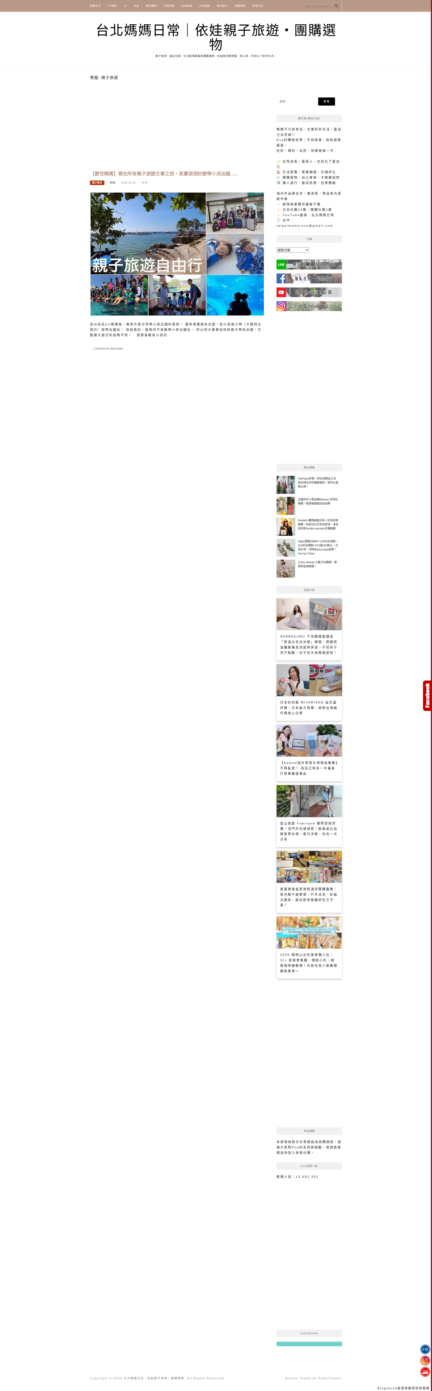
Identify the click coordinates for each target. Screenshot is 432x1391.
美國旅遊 (240, 6)
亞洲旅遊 (186, 6)
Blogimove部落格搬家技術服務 (404, 1388)
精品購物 (151, 6)
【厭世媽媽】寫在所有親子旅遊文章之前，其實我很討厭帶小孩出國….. (164, 173)
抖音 (136, 6)
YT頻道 (112, 6)
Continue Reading (109, 348)
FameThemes (330, 1378)
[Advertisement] (177, 133)
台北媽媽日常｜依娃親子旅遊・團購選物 (216, 37)
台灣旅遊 (169, 6)
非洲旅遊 (204, 6)
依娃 (112, 182)
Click (427, 696)
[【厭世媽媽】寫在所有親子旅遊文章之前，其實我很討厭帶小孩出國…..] (177, 254)
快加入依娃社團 (297, 1152)
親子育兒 (97, 182)
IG (125, 6)
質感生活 (257, 6)
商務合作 (95, 6)
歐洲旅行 (222, 6)
